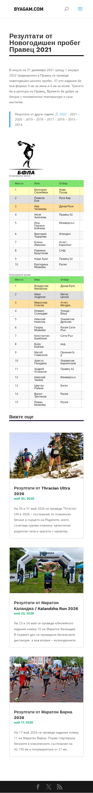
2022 (63, 114)
